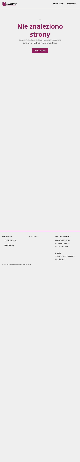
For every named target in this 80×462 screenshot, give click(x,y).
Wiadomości (58, 4)
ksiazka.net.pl (60, 259)
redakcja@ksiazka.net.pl (65, 256)
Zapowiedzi (71, 4)
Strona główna (40, 50)
